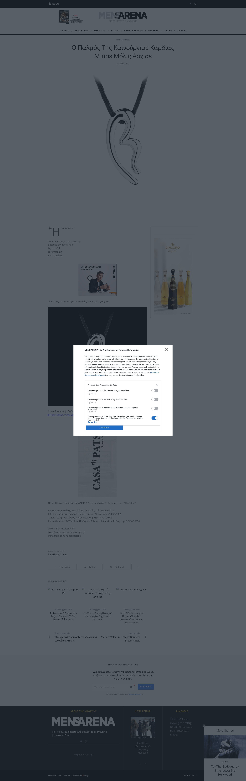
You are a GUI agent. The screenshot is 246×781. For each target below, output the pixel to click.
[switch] (154, 390)
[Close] (167, 350)
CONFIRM (104, 428)
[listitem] (123, 385)
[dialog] (123, 390)
